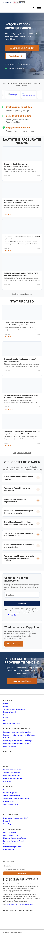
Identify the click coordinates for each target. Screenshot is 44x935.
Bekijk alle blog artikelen (22, 453)
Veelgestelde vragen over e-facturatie (16, 798)
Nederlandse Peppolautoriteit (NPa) (15, 818)
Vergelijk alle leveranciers (23, 48)
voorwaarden (21, 869)
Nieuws (6, 718)
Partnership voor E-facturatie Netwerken (17, 743)
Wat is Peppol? (15, 56)
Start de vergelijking (22, 681)
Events (5, 715)
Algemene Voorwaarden (11, 772)
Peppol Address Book (10, 835)
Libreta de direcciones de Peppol (14, 838)
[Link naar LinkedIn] (39, 932)
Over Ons (6, 706)
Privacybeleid (12, 615)
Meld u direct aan (13, 644)
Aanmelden (22, 603)
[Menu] (38, 8)
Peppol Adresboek (9, 712)
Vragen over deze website (12, 795)
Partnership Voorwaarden (12, 775)
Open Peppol (7, 824)
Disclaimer (7, 781)
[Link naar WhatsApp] (35, 932)
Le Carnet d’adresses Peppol (13, 841)
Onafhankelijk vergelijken (19, 106)
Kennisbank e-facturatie (11, 723)
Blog (4, 720)
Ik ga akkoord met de (15, 869)
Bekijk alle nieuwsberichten (22, 294)
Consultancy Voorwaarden (12, 778)
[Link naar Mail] (32, 932)
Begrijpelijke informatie (18, 127)
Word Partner (7, 2)
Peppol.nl (6, 821)
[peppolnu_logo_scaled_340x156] (18, 8)
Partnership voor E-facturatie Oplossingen (17, 740)
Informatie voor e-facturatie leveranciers (17, 732)
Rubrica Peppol (8, 849)
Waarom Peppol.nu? (10, 793)
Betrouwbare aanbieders (18, 115)
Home (5, 703)
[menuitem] (33, 8)
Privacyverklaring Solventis (12, 770)
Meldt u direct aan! (9, 746)
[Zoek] (33, 8)
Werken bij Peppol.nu (10, 804)
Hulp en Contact (9, 801)
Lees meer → (8, 178)
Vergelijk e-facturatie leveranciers (14, 709)
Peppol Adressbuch (10, 844)
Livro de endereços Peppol (12, 846)
